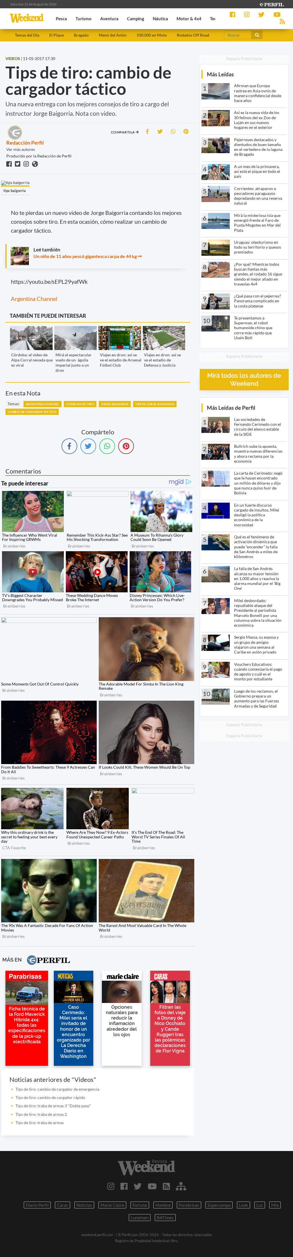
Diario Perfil (37, 1205)
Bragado (81, 35)
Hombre (163, 1205)
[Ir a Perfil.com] (271, 3)
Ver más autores (20, 149)
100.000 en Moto (151, 35)
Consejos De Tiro (80, 404)
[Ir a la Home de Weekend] (146, 1167)
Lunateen (140, 1217)
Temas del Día (27, 35)
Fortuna (139, 1205)
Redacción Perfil (25, 142)
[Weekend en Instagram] (110, 1186)
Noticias (84, 1205)
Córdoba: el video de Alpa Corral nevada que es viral (32, 359)
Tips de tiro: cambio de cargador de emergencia (57, 1089)
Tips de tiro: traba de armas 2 (41, 1114)
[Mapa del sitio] (181, 1186)
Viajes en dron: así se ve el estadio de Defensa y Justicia (162, 359)
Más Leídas (220, 74)
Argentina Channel (34, 298)
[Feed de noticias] (166, 1186)
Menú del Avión (112, 35)
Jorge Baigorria (114, 404)
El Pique (56, 35)
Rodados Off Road (193, 35)
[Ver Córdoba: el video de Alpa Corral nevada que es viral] (31, 330)
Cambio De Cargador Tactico (32, 411)
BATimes (165, 1217)
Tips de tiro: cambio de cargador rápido (50, 1097)
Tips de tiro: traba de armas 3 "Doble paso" (53, 1105)
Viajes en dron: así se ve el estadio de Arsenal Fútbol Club (120, 359)
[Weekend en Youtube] (152, 1186)
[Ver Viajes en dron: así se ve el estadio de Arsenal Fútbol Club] (119, 330)
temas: (13, 403)
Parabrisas (189, 1205)
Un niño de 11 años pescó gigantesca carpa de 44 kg (85, 256)
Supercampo (219, 1205)
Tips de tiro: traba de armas (39, 1122)
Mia (275, 1205)
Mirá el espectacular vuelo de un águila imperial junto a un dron (74, 362)
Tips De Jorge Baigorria (154, 404)
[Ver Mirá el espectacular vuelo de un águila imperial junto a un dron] (75, 330)
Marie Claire (112, 1205)
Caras (62, 1205)
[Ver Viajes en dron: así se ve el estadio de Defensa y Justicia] (164, 330)
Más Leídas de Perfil (231, 407)
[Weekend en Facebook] (124, 1186)
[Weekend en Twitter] (138, 1186)
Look (243, 1205)
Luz (259, 1205)
